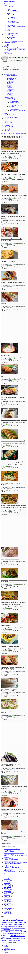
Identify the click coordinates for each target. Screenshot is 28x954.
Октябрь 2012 (7, 907)
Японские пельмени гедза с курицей (13, 441)
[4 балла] (3, 157)
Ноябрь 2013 (7, 889)
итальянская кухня (17, 924)
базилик (10, 922)
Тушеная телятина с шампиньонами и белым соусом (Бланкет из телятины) (13, 506)
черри (5, 940)
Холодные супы (14, 107)
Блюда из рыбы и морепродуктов (16, 26)
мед (12, 928)
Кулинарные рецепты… (7, 133)
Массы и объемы (11, 36)
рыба (2, 933)
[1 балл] (11, 156)
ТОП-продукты (11, 37)
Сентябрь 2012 (8, 908)
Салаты (9, 19)
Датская (9, 86)
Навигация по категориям (8, 71)
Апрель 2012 (7, 913)
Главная (6, 3)
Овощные (12, 17)
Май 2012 (6, 912)
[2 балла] (17, 156)
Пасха (8, 129)
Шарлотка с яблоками (8, 261)
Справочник (7, 34)
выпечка (23, 922)
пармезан (17, 930)
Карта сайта (7, 130)
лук (10, 928)
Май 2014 (6, 884)
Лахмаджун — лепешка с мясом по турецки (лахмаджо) (12, 668)
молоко (16, 928)
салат (5, 933)
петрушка (3, 931)
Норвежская (10, 93)
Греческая (9, 83)
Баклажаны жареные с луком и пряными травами (11, 764)
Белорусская (10, 81)
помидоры (9, 931)
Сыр (11, 38)
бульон (13, 922)
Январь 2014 (7, 887)
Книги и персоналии (9, 42)
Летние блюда (10, 106)
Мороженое (13, 10)
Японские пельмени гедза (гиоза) (12, 462)
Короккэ (3, 376)
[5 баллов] (9, 157)
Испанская (10, 87)
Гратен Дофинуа (8, 866)
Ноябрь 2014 (7, 880)
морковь (20, 928)
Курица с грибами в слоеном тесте (12, 282)
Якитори (3, 303)
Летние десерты (11, 114)
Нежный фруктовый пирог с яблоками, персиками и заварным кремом (14, 603)
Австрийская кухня (12, 75)
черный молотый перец (16, 938)
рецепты (23, 931)
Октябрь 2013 (7, 891)
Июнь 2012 (7, 911)
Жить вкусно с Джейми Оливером (16, 48)
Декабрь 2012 (7, 904)
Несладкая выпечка (12, 33)
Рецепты (6, 5)
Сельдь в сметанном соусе (10, 559)
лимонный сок (5, 928)
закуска (5, 924)
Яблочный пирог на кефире (11, 867)
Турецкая (9, 95)
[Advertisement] (14, 327)
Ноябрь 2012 (7, 905)
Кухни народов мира (9, 74)
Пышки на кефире (9, 851)
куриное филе (12, 926)
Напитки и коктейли (12, 31)
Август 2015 (7, 879)
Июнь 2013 (7, 896)
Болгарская (10, 82)
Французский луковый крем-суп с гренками (15, 862)
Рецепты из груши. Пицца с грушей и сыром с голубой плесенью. (13, 152)
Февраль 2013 (7, 901)
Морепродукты (14, 18)
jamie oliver (5, 920)
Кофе (11, 40)
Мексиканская (10, 91)
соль (3, 938)
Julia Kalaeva (4, 943)
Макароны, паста (11, 27)
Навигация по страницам (8, 1)
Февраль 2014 (7, 885)
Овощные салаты (14, 109)
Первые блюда (11, 21)
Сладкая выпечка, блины (16, 11)
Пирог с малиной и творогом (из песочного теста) (11, 239)
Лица (8, 45)
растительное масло (16, 931)
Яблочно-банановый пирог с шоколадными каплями (11, 860)
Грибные (12, 15)
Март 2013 (6, 900)
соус (7, 938)
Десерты (9, 9)
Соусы (8, 30)
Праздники (7, 125)
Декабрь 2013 (7, 888)
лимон (20, 926)
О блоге (6, 52)
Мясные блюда (11, 25)
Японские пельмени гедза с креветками (14, 420)
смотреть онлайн (17, 936)
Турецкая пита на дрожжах (9, 690)
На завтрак (10, 6)
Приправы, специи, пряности (15, 41)
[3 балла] (22, 156)
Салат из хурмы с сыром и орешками (13, 174)
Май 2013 (6, 897)
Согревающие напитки (16, 105)
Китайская (9, 90)
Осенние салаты (14, 102)
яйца (13, 940)
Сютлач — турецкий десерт (10, 646)
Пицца (8, 29)
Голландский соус (8, 858)
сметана (7, 935)
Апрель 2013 (7, 899)
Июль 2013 (7, 895)
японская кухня (18, 940)
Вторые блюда (14, 101)
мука (23, 928)
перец (21, 930)
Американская (11, 77)
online (13, 920)
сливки (14, 933)
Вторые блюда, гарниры (13, 22)
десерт (2, 924)
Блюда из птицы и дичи (13, 23)
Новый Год (10, 126)
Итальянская (10, 89)
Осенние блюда (11, 98)
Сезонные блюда (8, 97)
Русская (9, 94)
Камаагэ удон (5, 355)
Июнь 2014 (7, 883)
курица (17, 926)
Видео (5, 46)
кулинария (7, 926)
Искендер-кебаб (6, 625)
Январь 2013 (7, 903)
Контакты (9, 53)
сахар (9, 933)
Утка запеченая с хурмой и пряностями (14, 195)
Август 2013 (7, 893)
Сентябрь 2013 (8, 892)
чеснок (9, 940)
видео (18, 922)
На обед (9, 7)
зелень (9, 924)
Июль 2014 (7, 881)
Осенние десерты (14, 103)
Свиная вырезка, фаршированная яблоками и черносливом (12, 810)
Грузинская (10, 85)
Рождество (10, 128)
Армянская (10, 79)
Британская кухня (11, 78)
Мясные (12, 14)
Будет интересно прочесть (14, 44)
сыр (10, 938)
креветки (2, 926)
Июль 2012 (7, 909)
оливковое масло (7, 930)
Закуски (9, 13)
